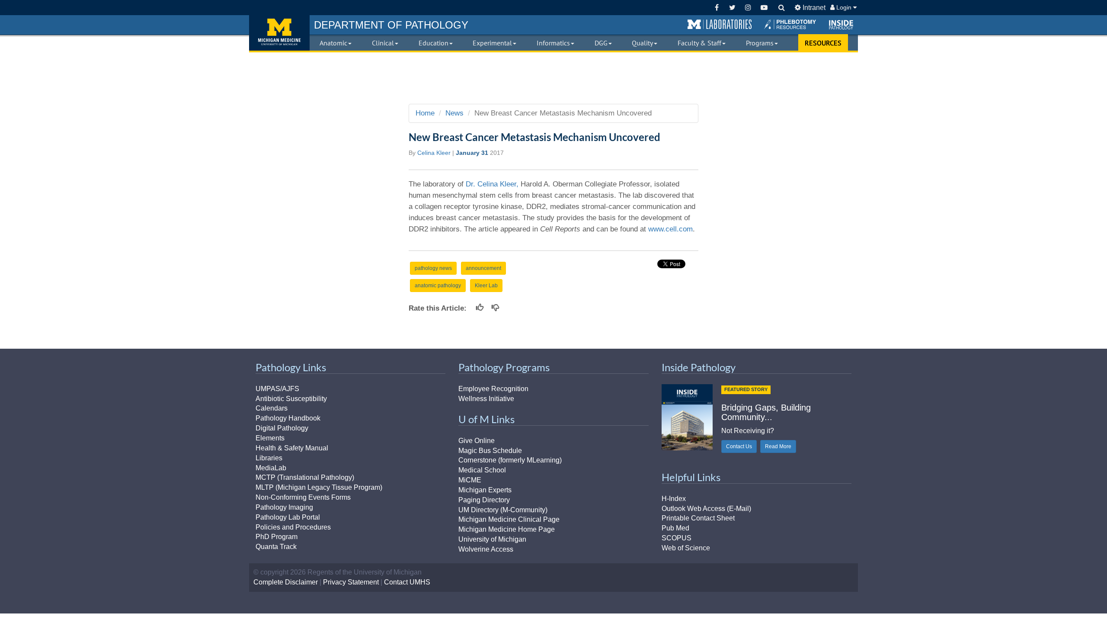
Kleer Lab (486, 286)
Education (433, 43)
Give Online (476, 440)
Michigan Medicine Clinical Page (509, 519)
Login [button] (844, 7)
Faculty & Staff (699, 43)
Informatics (553, 43)
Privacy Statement (351, 582)
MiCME (469, 480)
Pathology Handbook (288, 418)
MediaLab (271, 468)
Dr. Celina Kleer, (492, 184)
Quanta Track (276, 546)
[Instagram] (748, 7)
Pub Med (675, 528)
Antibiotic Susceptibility (291, 398)
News (454, 113)
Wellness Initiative (486, 398)
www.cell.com (670, 229)
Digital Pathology (282, 428)
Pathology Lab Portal (288, 517)
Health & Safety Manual (292, 448)
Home (425, 113)
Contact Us (739, 446)
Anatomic (333, 43)
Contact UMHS (407, 582)
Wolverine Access (485, 549)
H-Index (674, 498)
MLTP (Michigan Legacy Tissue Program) (319, 487)
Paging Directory (484, 500)
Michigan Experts (485, 490)
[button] (720, 24)
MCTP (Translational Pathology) (305, 477)
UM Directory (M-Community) (502, 510)
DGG (601, 43)
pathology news (433, 268)
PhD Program (277, 536)
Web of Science (686, 548)
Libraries (269, 458)
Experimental (492, 43)
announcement (483, 268)
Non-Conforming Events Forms (303, 497)
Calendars (272, 408)
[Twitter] (732, 7)
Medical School (482, 470)
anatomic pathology (438, 286)
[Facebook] (717, 7)
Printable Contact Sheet (698, 518)
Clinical (383, 43)
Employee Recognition (493, 388)
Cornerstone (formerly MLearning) (510, 460)
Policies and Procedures (293, 527)
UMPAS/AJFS (277, 388)
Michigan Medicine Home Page (506, 529)
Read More (778, 446)
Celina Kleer (434, 152)
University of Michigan (492, 539)
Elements (270, 438)
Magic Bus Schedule (490, 450)
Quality (642, 43)
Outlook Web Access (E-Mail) (706, 508)
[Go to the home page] (279, 32)
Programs (760, 43)
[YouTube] (764, 7)
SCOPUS (676, 538)
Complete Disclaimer (285, 582)
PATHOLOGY (391, 25)
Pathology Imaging (284, 507)
